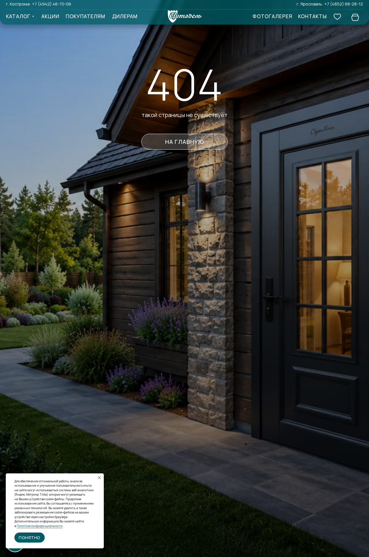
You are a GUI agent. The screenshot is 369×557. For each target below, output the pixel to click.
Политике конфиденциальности (40, 526)
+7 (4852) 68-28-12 (343, 4)
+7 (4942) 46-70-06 (51, 4)
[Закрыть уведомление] (99, 478)
